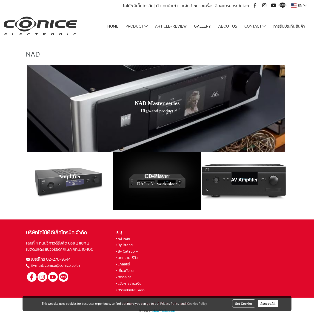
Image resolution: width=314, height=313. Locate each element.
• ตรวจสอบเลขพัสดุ (130, 290)
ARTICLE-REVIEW (171, 26)
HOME (112, 26)
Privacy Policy (169, 303)
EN (300, 5)
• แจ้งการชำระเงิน (129, 283)
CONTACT (253, 26)
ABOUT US (227, 26)
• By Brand (124, 245)
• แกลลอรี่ (123, 264)
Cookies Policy (197, 303)
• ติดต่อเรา (123, 277)
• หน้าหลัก (123, 238)
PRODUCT (135, 26)
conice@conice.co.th (63, 265)
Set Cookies (243, 303)
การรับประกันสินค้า (289, 26)
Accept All (267, 303)
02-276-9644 (58, 259)
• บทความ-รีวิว (127, 257)
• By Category (127, 251)
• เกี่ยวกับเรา (125, 270)
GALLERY (202, 26)
